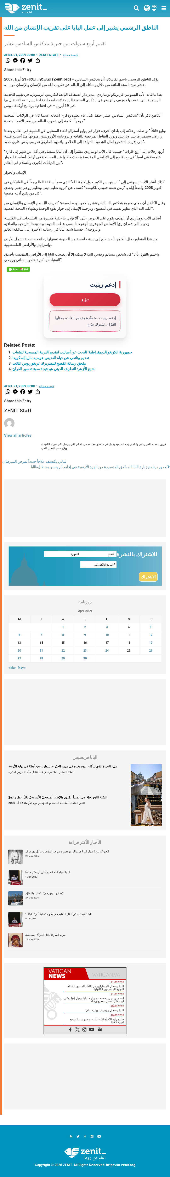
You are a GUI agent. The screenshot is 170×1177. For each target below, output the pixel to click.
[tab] (64, 973)
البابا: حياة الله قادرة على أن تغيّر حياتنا (47, 872)
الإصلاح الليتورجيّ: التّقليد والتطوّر (44, 893)
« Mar (12, 667)
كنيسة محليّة (70, 55)
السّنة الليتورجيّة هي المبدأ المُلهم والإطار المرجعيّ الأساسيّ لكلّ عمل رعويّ (57, 797)
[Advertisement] (85, 508)
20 (19, 650)
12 (150, 635)
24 (107, 650)
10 (107, 635)
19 (150, 642)
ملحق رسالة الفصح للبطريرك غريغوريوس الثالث (49, 363)
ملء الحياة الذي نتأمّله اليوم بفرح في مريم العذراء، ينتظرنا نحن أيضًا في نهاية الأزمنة (62, 766)
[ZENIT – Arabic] (47, 8)
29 (63, 658)
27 (19, 658)
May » (22, 667)
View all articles (17, 435)
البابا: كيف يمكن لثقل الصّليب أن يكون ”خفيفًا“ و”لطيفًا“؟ (58, 914)
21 (41, 650)
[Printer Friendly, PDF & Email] (18, 269)
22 (63, 650)
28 (41, 658)
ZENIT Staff (49, 55)
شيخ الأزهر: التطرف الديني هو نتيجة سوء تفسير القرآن (53, 369)
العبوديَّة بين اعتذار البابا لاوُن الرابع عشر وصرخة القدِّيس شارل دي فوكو (67, 851)
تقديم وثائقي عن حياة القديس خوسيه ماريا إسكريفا (50, 358)
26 (150, 650)
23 (85, 650)
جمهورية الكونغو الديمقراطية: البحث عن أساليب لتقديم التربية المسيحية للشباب (72, 352)
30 (85, 658)
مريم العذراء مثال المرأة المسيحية (45, 934)
